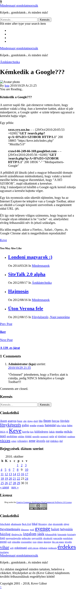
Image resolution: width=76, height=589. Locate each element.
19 (6, 478)
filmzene (25, 529)
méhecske (26, 538)
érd (47, 440)
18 (2, 478)
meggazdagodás (13, 538)
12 (6, 474)
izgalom (29, 534)
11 (2, 474)
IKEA (2, 432)
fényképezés (10, 425)
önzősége (4, 552)
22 (18, 478)
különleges (41, 431)
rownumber (26, 542)
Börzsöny (42, 524)
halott (55, 529)
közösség (71, 534)
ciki (25, 421)
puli (9, 542)
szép (51, 436)
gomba (33, 425)
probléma (12, 436)
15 (18, 474)
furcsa (55, 420)
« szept (4, 487)
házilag (5, 534)
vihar (4, 547)
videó (13, 441)
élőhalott (43, 548)
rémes (40, 542)
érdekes (54, 441)
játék (40, 534)
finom (47, 420)
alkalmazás (16, 524)
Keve (3, 240)
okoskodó (47, 538)
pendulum (68, 538)
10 (26, 469)
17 (26, 474)
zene (32, 441)
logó (2, 538)
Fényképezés (40, 317)
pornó (3, 541)
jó (7, 432)
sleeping (47, 542)
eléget (66, 524)
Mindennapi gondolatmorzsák (19, 5)
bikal (34, 523)
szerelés (36, 436)
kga (7, 85)
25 (2, 483)
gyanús (40, 425)
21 (14, 478)
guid (32, 529)
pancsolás (57, 538)
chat (50, 524)
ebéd (35, 421)
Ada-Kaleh (5, 524)
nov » (15, 487)
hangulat (50, 425)
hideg (69, 425)
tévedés (68, 542)
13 (10, 474)
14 (14, 474)
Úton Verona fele (25, 308)
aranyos (12, 420)
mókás (68, 431)
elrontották (58, 524)
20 (10, 478)
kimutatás (62, 534)
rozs (34, 542)
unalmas (71, 436)
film (41, 421)
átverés (40, 440)
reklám (21, 436)
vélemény (22, 440)
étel (61, 441)
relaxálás (16, 542)
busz (19, 421)
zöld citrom (33, 548)
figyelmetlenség (10, 529)
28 (14, 483)
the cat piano (58, 542)
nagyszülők (37, 538)
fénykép (64, 420)
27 (10, 483)
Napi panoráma (60, 317)
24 (26, 478)
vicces (5, 440)
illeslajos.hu (16, 534)
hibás (63, 425)
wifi (12, 548)
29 (18, 483)
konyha (25, 432)
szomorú (44, 436)
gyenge (42, 529)
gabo (25, 425)
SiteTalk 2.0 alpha (26, 274)
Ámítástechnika (10, 62)
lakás (52, 431)
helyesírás (66, 529)
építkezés (52, 548)
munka (59, 431)
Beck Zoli (26, 524)
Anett (3, 420)
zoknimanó (20, 547)
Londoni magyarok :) (30, 257)
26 (6, 483)
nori (3, 436)
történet (62, 436)
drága (30, 421)
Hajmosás (18, 291)
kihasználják (51, 534)
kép (32, 432)
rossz (28, 436)
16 (22, 474)
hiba (59, 425)
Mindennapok (41, 265)
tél (56, 436)
